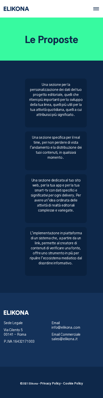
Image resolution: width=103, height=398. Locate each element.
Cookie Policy (73, 383)
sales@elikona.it (64, 339)
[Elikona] (16, 9)
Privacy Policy (50, 383)
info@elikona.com (66, 327)
